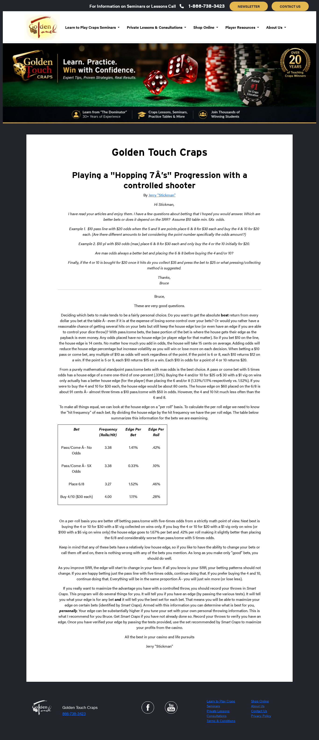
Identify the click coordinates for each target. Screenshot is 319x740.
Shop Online (260, 701)
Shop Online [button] (204, 27)
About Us (258, 706)
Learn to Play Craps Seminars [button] (91, 27)
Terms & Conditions (221, 720)
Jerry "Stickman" (162, 195)
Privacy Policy (261, 715)
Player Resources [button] (240, 27)
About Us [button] (274, 27)
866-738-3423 (74, 713)
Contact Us (259, 710)
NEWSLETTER (249, 6)
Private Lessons (218, 710)
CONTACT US (290, 6)
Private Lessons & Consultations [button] (155, 27)
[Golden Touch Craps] (41, 707)
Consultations (217, 715)
